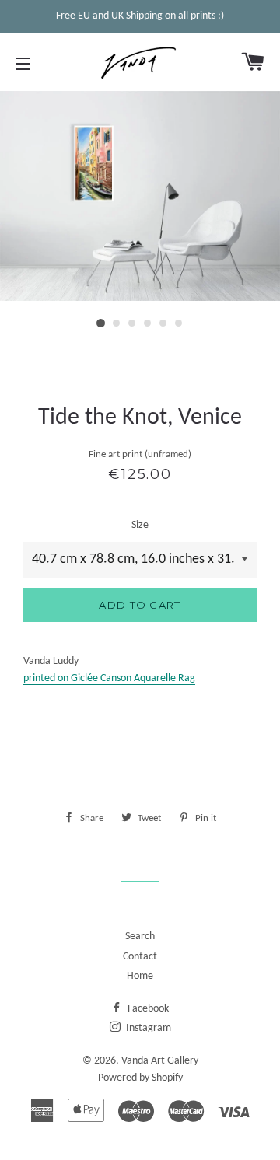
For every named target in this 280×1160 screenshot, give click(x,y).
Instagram (147, 1028)
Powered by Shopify (140, 1078)
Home (140, 976)
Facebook (147, 1009)
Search (140, 936)
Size (140, 525)
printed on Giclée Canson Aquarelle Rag (109, 678)
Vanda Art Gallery (159, 1061)
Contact (140, 957)
